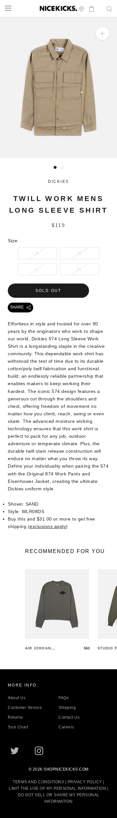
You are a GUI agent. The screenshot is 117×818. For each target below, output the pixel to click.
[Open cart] (89, 8)
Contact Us (69, 717)
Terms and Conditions (38, 782)
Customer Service (25, 707)
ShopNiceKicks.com (66, 769)
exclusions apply (48, 526)
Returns (15, 717)
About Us (16, 698)
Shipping (67, 707)
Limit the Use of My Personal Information (57, 788)
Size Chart (18, 727)
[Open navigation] (8, 8)
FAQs (63, 698)
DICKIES (58, 181)
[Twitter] (14, 751)
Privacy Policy (85, 782)
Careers (66, 727)
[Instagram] (39, 751)
